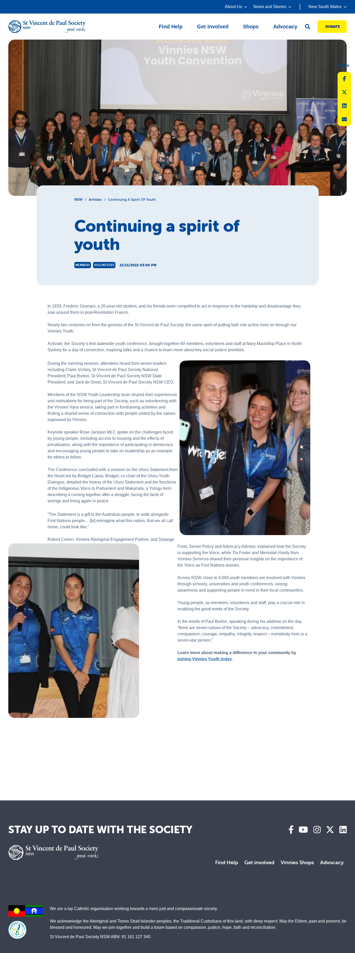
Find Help (226, 862)
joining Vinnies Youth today (205, 659)
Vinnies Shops (297, 862)
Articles (95, 199)
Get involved (259, 862)
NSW (78, 199)
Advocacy (332, 862)
